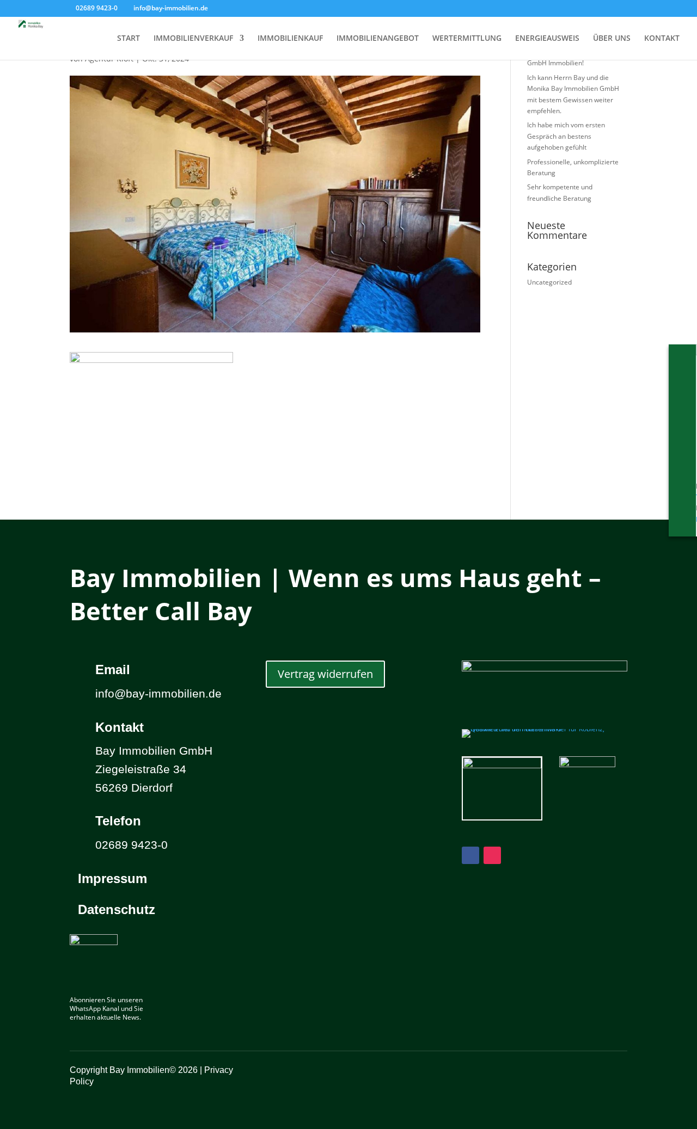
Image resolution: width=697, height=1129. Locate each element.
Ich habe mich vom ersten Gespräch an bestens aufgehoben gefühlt (566, 136)
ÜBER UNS (612, 38)
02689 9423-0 (97, 8)
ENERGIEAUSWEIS (547, 38)
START (128, 38)
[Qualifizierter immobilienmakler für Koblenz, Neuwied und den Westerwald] (544, 728)
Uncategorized (549, 282)
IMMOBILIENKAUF (290, 38)
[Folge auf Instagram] (492, 855)
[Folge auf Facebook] (470, 855)
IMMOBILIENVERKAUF (193, 38)
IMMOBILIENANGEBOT (378, 38)
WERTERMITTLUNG (467, 38)
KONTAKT (662, 38)
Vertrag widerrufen (325, 674)
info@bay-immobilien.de (158, 693)
